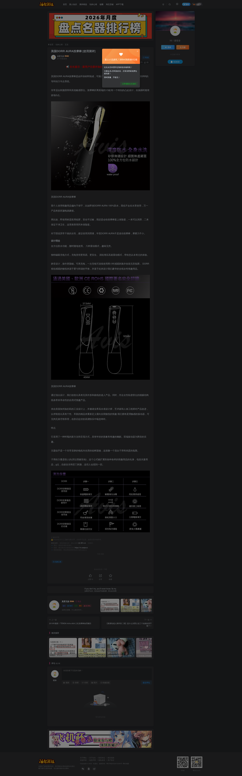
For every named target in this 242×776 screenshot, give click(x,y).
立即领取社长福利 (129, 83)
